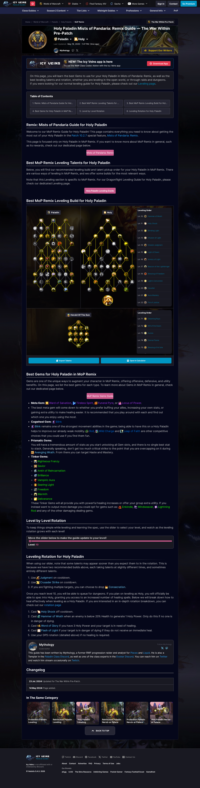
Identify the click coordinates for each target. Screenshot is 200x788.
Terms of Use (108, 763)
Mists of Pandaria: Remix (122, 135)
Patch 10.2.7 (79, 135)
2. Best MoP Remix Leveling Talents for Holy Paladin (101, 103)
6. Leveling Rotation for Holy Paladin (144, 111)
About (64, 763)
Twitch (75, 660)
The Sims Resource (83, 772)
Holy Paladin (66, 22)
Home (27, 22)
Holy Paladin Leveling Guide (100, 190)
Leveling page (146, 83)
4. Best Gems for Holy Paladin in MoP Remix (53, 111)
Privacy (97, 763)
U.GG (71, 772)
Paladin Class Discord (57, 656)
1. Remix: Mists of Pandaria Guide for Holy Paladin (54, 103)
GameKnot (150, 772)
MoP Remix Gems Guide (100, 396)
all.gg (64, 772)
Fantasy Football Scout (134, 772)
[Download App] (32, 3)
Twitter (163, 656)
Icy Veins (30, 764)
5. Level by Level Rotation (92, 111)
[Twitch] (73, 50)
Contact (72, 763)
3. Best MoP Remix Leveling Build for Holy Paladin (148, 103)
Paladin (55, 22)
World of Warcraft (41, 22)
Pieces (134, 652)
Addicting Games (100, 772)
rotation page (52, 605)
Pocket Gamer (116, 772)
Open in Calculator (138, 360)
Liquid (146, 652)
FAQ (90, 763)
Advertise (82, 763)
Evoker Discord (125, 656)
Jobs (118, 763)
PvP (176, 10)
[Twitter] (77, 50)
